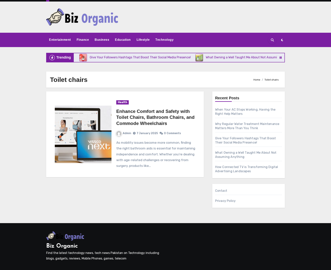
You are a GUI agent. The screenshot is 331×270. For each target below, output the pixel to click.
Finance (83, 39)
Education (123, 39)
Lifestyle (143, 39)
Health (122, 102)
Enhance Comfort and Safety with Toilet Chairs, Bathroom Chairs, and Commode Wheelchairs (155, 117)
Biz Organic (62, 246)
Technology (164, 39)
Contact (221, 191)
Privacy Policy (225, 201)
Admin (127, 133)
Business (102, 39)
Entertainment (60, 39)
